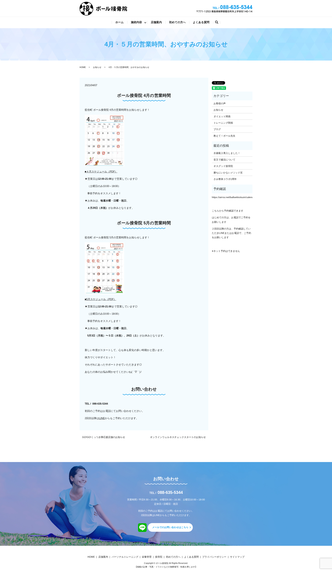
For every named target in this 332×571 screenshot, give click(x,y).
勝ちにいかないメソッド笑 (228, 172)
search (218, 22)
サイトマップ (237, 556)
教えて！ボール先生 (224, 135)
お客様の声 (220, 103)
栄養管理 (146, 556)
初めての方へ (177, 22)
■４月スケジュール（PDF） (101, 171)
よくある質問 (201, 22)
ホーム (119, 22)
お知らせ (97, 67)
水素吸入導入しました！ (227, 153)
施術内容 (136, 22)
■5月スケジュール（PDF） (100, 299)
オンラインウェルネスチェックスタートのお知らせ (178, 437)
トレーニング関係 (223, 122)
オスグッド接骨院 (223, 166)
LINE (102, 418)
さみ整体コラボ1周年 (225, 179)
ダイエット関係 (222, 116)
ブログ (217, 129)
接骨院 (158, 556)
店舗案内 (156, 22)
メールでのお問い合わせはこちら (170, 527)
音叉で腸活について (224, 159)
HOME (83, 67)
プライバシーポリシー (214, 556)
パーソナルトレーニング (125, 556)
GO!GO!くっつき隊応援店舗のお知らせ (103, 437)
